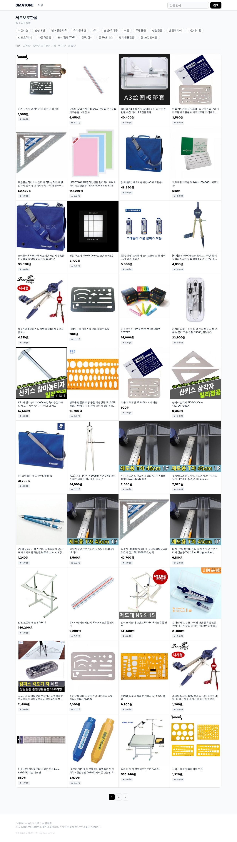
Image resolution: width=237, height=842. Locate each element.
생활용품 (157, 30)
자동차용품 (44, 37)
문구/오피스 (106, 37)
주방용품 (141, 30)
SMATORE (25, 5)
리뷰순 (72, 45)
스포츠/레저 (25, 37)
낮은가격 (38, 45)
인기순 (62, 45)
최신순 (27, 45)
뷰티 (95, 30)
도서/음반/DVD (66, 37)
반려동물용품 (127, 37)
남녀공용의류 (59, 30)
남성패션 (40, 30)
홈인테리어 (175, 30)
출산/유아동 (111, 30)
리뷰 (40, 5)
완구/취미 (87, 37)
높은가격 (51, 45)
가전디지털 (194, 30)
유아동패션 (79, 30)
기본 (18, 45)
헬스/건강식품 (149, 37)
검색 (215, 5)
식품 (126, 30)
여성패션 (23, 30)
